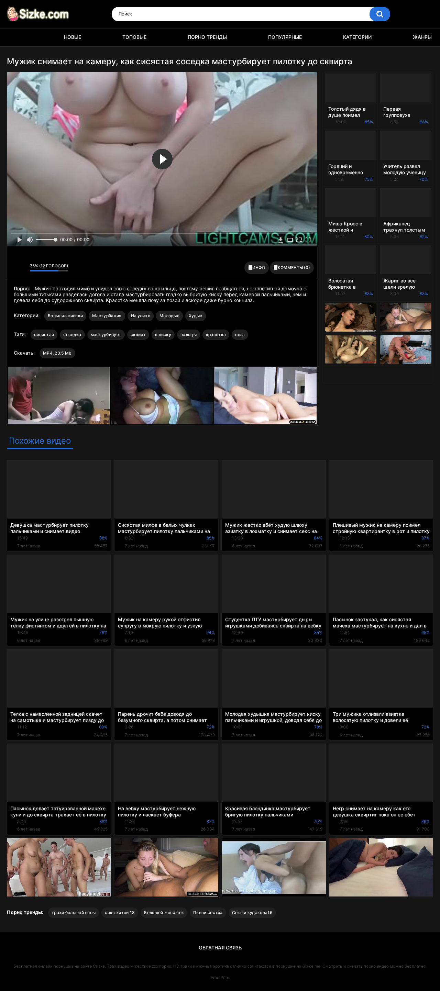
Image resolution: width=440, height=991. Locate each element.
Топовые (134, 37)
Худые (195, 315)
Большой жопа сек (164, 912)
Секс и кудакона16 (252, 912)
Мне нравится (14, 267)
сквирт (138, 334)
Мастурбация (106, 315)
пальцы (188, 334)
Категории (357, 37)
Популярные (285, 37)
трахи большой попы (74, 912)
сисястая (44, 334)
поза (240, 334)
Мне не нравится (22, 267)
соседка (72, 334)
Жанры (422, 37)
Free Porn (220, 977)
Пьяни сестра (208, 912)
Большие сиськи (65, 315)
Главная (15, 37)
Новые (72, 37)
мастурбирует (106, 334)
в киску (163, 334)
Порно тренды (207, 37)
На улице (140, 315)
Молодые (169, 315)
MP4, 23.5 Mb (57, 353)
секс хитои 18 (120, 912)
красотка (216, 334)
